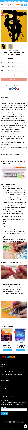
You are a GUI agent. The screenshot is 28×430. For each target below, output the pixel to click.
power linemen (16, 85)
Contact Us (4, 388)
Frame (2, 66)
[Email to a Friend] (15, 88)
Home (10, 50)
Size (2, 62)
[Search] (22, 5)
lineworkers (10, 85)
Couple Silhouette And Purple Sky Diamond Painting (21, 345)
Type (2, 70)
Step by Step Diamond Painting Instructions (11, 374)
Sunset (21, 85)
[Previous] (3, 26)
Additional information (7, 100)
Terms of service (5, 380)
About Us (3, 369)
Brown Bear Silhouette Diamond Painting (7, 344)
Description (4, 97)
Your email (3, 407)
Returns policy (4, 394)
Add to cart (14, 79)
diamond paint (4, 118)
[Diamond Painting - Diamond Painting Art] (14, 5)
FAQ (2, 391)
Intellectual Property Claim (7, 396)
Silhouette (16, 50)
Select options (7, 350)
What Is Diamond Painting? (7, 371)
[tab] (14, 97)
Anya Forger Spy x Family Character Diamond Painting (13, 138)
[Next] (24, 26)
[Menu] (2, 5)
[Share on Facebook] (10, 88)
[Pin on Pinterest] (18, 88)
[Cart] (25, 5)
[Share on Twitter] (12, 88)
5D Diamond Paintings (10, 184)
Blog (2, 377)
